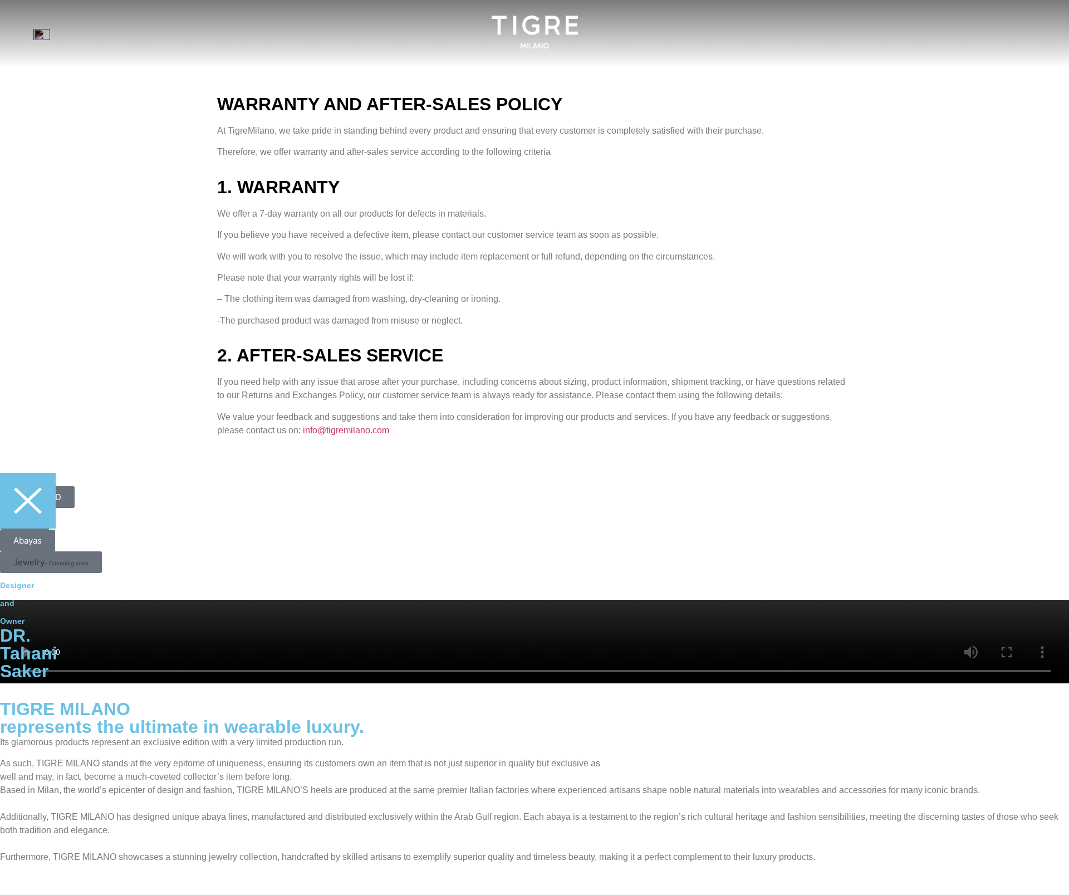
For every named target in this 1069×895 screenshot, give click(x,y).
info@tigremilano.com (346, 430)
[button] (51, 562)
